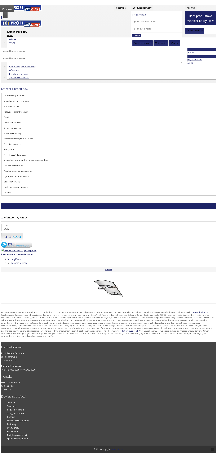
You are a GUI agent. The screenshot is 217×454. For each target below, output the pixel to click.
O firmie (12, 39)
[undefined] (21, 25)
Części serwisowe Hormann (16, 187)
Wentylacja (9, 149)
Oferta (12, 42)
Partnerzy (11, 424)
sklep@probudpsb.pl (10, 382)
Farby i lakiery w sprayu (14, 95)
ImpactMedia (117, 449)
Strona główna (14, 259)
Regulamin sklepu (15, 409)
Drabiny (7, 192)
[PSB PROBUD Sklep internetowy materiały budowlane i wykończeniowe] (21, 10)
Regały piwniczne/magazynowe (18, 171)
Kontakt (189, 63)
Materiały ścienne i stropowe (17, 101)
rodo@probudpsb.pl (199, 312)
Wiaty (6, 229)
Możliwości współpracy (18, 420)
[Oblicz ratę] (16, 246)
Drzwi (6, 117)
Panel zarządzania (142, 43)
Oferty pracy (15, 70)
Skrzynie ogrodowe (12, 128)
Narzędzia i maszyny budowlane (18, 138)
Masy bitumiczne (11, 106)
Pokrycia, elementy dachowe (17, 111)
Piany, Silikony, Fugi (12, 133)
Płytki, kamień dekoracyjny (16, 155)
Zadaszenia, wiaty (12, 181)
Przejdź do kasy (195, 30)
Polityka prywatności (18, 74)
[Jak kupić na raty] (12, 240)
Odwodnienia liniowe (13, 165)
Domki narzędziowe (13, 122)
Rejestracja (120, 7)
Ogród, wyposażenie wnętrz (16, 176)
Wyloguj (174, 43)
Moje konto (160, 43)
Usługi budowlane (194, 59)
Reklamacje (12, 431)
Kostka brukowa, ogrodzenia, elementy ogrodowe (26, 160)
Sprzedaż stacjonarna (19, 77)
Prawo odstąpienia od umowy (22, 66)
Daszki (7, 225)
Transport (190, 52)
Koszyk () (191, 7)
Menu (10, 35)
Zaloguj (136, 35)
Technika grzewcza (12, 144)
